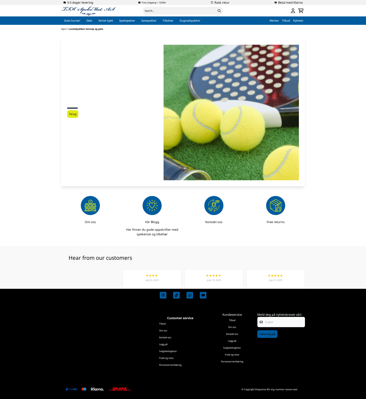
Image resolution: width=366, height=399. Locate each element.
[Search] (219, 11)
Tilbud (162, 323)
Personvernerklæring (170, 365)
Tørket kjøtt (105, 20)
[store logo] (88, 10)
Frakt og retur (166, 358)
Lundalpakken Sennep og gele (86, 29)
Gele (89, 20)
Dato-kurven (72, 20)
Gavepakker (149, 20)
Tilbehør (168, 20)
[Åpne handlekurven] (301, 11)
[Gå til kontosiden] (293, 11)
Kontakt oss (165, 337)
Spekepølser (127, 20)
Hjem (64, 29)
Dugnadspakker (190, 20)
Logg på (163, 344)
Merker (274, 20)
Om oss (163, 330)
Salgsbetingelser (168, 351)
